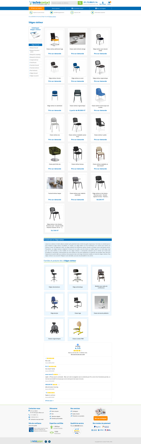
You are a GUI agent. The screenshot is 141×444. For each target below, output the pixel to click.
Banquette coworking (35, 54)
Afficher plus (49, 401)
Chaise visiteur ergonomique (77, 106)
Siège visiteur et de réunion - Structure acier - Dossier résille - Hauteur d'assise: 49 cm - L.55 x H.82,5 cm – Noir (55, 226)
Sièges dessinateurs (54, 287)
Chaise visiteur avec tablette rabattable (77, 194)
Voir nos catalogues (100, 418)
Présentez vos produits (78, 416)
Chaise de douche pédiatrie (101, 313)
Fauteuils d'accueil (34, 65)
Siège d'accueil (45, 16)
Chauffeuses (33, 62)
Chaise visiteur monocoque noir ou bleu (100, 106)
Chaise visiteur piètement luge (54, 49)
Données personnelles (57, 418)
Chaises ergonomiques (54, 339)
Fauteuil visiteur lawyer (54, 193)
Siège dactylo (54, 313)
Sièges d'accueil (34, 73)
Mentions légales (55, 416)
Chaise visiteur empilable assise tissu (77, 136)
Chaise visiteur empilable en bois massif (100, 165)
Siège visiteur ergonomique (100, 78)
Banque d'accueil (34, 48)
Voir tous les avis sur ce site (78, 354)
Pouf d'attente (33, 70)
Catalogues (75, 411)
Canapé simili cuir (34, 60)
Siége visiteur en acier (77, 78)
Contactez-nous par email (36, 419)
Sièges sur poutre (34, 76)
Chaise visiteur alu (55, 135)
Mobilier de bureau (36, 16)
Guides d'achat (76, 414)
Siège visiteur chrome (55, 78)
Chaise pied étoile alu (55, 164)
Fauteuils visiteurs (34, 68)
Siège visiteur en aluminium (54, 106)
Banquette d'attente (35, 57)
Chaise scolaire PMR (78, 339)
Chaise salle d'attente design (77, 49)
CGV (52, 414)
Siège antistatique (78, 287)
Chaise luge (78, 313)
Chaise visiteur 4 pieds (100, 135)
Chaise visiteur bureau (78, 164)
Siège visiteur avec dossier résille (100, 50)
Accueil (30, 16)
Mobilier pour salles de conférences (101, 287)
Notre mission (55, 411)
